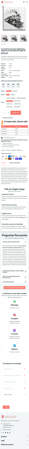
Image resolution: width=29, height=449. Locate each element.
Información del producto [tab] (14, 162)
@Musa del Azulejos (16, 321)
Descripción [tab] (3, 162)
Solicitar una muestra (8, 117)
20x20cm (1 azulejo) (21, 98)
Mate (8, 94)
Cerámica (9, 91)
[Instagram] (3, 432)
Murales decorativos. (19, 208)
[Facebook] (5, 432)
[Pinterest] (9, 432)
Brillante (13, 94)
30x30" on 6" (17, 103)
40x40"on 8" (17, 106)
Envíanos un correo (7, 429)
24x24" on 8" (9, 103)
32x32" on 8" (9, 106)
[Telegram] (7, 432)
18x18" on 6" (9, 101)
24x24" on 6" (17, 101)
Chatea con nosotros (15, 307)
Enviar (6, 407)
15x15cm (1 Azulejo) (11, 98)
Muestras (11, 208)
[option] (14, 18)
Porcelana (15, 91)
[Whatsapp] (1, 432)
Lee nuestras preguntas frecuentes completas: (14, 287)
